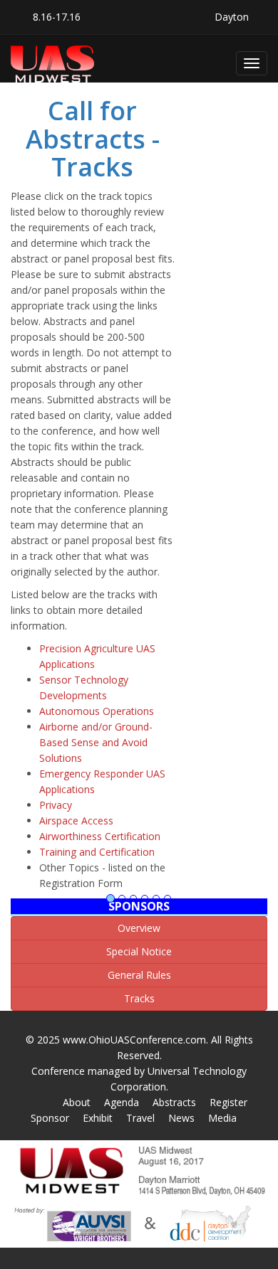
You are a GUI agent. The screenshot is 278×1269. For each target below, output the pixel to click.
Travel (140, 1118)
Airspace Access (76, 820)
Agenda (121, 1102)
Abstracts (174, 1102)
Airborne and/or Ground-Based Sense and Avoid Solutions (96, 742)
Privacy (55, 805)
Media (222, 1118)
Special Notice (139, 951)
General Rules (139, 975)
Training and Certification (97, 852)
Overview (139, 928)
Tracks (139, 998)
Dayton (232, 16)
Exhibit (98, 1118)
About (77, 1102)
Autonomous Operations (96, 711)
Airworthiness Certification (99, 836)
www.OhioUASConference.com (134, 1039)
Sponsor (50, 1118)
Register (228, 1102)
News (181, 1118)
